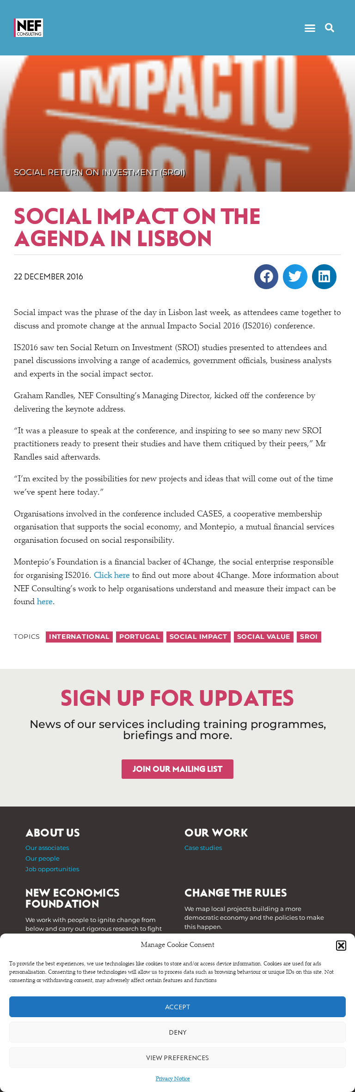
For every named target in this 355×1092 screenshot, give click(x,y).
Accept (177, 1007)
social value (263, 636)
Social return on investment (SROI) (99, 172)
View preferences (177, 1058)
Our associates (47, 847)
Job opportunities (52, 869)
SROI (309, 636)
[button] (341, 945)
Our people (42, 858)
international (79, 636)
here (45, 602)
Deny (178, 1032)
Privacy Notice (173, 1079)
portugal (139, 636)
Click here (112, 576)
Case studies (203, 847)
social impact (198, 636)
